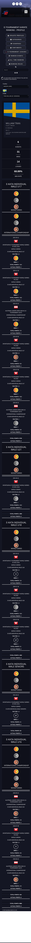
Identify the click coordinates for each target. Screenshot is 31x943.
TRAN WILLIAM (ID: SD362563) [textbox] (11, 96)
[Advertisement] (15, 927)
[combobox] (16, 87)
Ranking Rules (16, 64)
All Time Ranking (16, 60)
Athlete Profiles (16, 35)
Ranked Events (16, 55)
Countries (16, 43)
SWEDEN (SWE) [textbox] (7, 86)
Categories (17, 39)
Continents (17, 47)
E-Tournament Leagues (17, 51)
